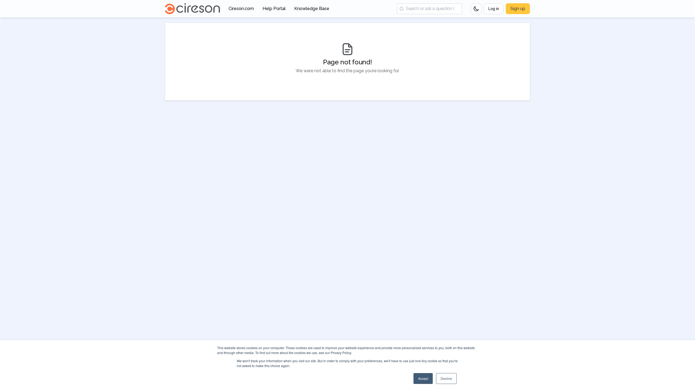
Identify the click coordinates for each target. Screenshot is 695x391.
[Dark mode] (476, 8)
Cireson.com (241, 10)
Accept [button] (423, 378)
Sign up (517, 8)
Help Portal (274, 10)
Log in (493, 9)
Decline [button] (446, 378)
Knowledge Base (311, 10)
